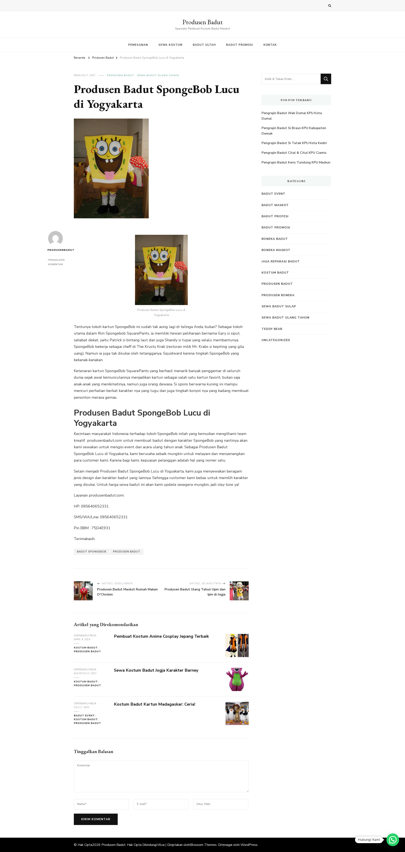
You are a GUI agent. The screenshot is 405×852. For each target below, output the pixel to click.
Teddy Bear (272, 329)
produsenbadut (55, 250)
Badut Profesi (275, 216)
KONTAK (270, 45)
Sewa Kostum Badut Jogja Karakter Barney (156, 670)
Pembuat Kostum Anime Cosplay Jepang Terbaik (161, 636)
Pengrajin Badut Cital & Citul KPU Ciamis (294, 152)
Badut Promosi (276, 227)
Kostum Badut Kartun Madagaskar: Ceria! (154, 704)
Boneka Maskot (276, 250)
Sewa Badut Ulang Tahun (158, 75)
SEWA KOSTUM (170, 45)
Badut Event (84, 715)
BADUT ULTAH (204, 45)
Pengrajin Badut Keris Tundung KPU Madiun (296, 162)
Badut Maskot (275, 205)
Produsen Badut (202, 22)
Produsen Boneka (278, 295)
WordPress (249, 845)
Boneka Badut (275, 239)
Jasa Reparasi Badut (281, 261)
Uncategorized (276, 340)
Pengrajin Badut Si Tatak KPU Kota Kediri (294, 143)
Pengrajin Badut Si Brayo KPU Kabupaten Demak (294, 131)
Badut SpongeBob (91, 551)
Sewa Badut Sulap (279, 306)
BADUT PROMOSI (239, 45)
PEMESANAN (138, 45)
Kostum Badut (86, 647)
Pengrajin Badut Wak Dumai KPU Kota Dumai (292, 116)
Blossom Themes (203, 845)
